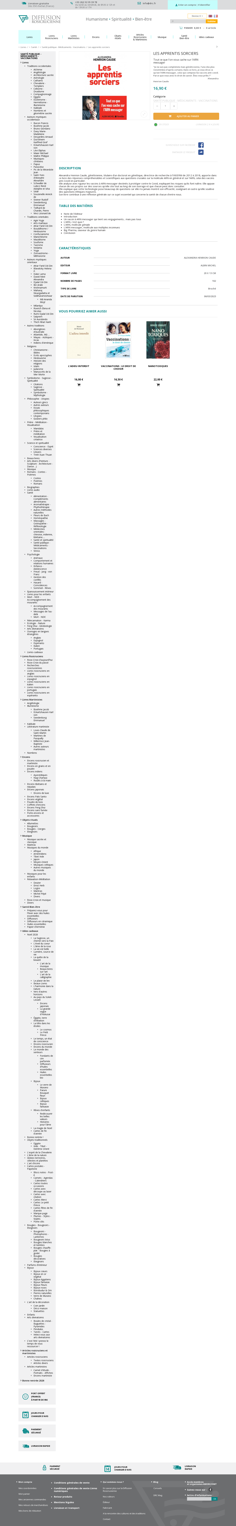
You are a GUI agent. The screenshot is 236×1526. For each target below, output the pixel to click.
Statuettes (39, 1311)
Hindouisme (40, 358)
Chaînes (38, 1298)
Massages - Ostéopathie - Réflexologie (41, 523)
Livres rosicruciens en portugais (38, 688)
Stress (37, 550)
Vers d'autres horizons (40, 993)
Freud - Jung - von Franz (43, 573)
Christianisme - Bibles (41, 351)
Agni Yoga (39, 220)
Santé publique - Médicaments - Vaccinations (42, 545)
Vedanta (38, 247)
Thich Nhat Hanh (42, 322)
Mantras (31, 844)
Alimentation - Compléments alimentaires (41, 499)
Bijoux (37, 1081)
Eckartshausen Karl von (43, 146)
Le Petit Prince (44, 1033)
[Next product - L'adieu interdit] (217, 47)
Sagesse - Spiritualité (39, 388)
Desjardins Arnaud (43, 136)
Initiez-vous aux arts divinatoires (42, 1336)
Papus (37, 164)
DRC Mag (157, 1495)
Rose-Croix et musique (39, 900)
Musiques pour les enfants (36, 875)
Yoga (36, 250)
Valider (211, 21)
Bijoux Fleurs (40, 1285)
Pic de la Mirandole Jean (43, 171)
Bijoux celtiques (44, 1099)
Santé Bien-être (31, 906)
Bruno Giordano (42, 128)
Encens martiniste (43, 1375)
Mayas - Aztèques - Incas (44, 338)
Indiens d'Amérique (43, 342)
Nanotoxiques (158, 366)
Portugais (39, 648)
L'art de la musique (45, 965)
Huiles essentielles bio (46, 1075)
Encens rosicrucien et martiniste (38, 762)
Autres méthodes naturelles (43, 511)
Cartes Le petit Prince (41, 1203)
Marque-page (41, 1213)
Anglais (37, 637)
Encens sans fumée (37, 810)
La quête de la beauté (41, 958)
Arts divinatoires (35, 628)
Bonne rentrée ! (35, 1137)
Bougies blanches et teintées (43, 1243)
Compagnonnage (43, 94)
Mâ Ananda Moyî (46, 300)
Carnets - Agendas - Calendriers (43, 1179)
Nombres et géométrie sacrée (43, 112)
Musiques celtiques (43, 864)
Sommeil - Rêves (42, 588)
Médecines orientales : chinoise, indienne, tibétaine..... (43, 533)
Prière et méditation (39, 432)
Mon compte (25, 1481)
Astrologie (39, 77)
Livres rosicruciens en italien (38, 683)
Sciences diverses (43, 449)
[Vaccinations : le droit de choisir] (118, 340)
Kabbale (38, 107)
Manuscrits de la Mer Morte (42, 373)
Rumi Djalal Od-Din (43, 313)
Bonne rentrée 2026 (33, 1380)
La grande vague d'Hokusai (45, 1011)
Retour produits (63, 1496)
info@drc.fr (149, 3)
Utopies (38, 416)
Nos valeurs (109, 1496)
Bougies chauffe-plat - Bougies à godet (42, 1250)
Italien (37, 645)
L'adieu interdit (78, 366)
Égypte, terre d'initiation (40, 1019)
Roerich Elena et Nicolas (42, 309)
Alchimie (38, 69)
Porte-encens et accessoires (35, 814)
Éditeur (106, 1502)
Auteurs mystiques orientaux (36, 261)
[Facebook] (207, 145)
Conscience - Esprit (43, 446)
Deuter (37, 882)
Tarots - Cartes (41, 1331)
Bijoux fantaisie (44, 1105)
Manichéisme (40, 236)
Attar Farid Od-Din (43, 225)
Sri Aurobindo (41, 319)
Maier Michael (41, 153)
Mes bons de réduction (30, 1510)
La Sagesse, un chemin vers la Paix (43, 939)
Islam (36, 366)
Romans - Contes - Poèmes (37, 473)
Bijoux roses (40, 1287)
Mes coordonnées (27, 1488)
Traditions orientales (37, 216)
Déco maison (41, 1308)
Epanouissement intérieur (40, 591)
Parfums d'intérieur (37, 1265)
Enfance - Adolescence (40, 567)
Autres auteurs (41, 405)
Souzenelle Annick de (43, 195)
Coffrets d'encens (36, 804)
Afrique (37, 851)
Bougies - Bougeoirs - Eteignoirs (38, 1226)
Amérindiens (40, 853)
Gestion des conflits (40, 578)
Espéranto (39, 643)
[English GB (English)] (210, 16)
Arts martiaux (41, 223)
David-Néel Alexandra (39, 278)
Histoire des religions (40, 362)
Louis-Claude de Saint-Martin (42, 731)
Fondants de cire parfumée (46, 1058)
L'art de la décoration (38, 1302)
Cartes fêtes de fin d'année (43, 1209)
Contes (37, 478)
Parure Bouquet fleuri (44, 1093)
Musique (31, 469)
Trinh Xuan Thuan (43, 454)
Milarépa (38, 305)
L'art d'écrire (33, 1163)
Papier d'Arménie (36, 926)
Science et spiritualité (38, 443)
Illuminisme (33, 705)
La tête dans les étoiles (42, 1024)
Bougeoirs (32, 826)
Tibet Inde (39, 856)
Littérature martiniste (38, 726)
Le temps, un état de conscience (43, 1040)
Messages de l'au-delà (43, 613)
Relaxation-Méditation (38, 879)
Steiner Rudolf (41, 199)
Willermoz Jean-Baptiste (42, 742)
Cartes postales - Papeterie (36, 1167)
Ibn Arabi (38, 284)
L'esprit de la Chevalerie (39, 1152)
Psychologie (33, 554)
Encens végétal (35, 799)
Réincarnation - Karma (38, 620)
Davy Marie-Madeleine (40, 132)
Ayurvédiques (40, 775)
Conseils (157, 1488)
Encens (26, 757)
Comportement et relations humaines (43, 562)
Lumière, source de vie (44, 953)
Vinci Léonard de (42, 213)
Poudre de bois (35, 802)
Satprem (38, 316)
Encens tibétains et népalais (37, 785)
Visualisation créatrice (40, 438)
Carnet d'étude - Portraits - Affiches (43, 1371)
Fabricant (107, 1508)
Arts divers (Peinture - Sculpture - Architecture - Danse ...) (40, 464)
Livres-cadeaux (35, 652)
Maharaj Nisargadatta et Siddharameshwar (43, 293)
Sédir (36, 191)
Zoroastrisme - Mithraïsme (41, 254)
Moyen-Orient (41, 862)
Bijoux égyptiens (42, 1279)
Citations (38, 384)
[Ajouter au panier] (78, 384)
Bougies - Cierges (36, 828)
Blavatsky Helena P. (42, 270)
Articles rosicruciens (37, 1356)
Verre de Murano (42, 1295)
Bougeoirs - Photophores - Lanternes (41, 1234)
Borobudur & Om (43, 1290)
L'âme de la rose (42, 946)
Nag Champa (40, 777)
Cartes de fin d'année (40, 1132)
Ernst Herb (39, 885)
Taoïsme (38, 245)
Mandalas (39, 428)
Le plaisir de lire (42, 980)
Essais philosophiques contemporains (41, 410)
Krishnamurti (40, 287)
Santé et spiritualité (43, 540)
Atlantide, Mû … (42, 334)
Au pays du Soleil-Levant (43, 998)
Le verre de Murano (46, 1086)
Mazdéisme (40, 239)
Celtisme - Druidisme (39, 90)
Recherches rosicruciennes (34, 666)
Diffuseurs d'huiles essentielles (46, 1067)
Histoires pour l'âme (45, 1123)
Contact (106, 1519)
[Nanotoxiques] (158, 340)
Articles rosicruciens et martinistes (35, 1352)
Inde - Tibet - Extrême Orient (41, 1147)
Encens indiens (34, 771)
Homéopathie (41, 518)
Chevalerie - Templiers (40, 84)
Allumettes (32, 823)
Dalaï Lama (40, 274)
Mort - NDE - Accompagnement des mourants (39, 600)
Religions (31, 346)
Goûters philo (41, 418)
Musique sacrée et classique (36, 840)
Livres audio (33, 490)
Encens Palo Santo (37, 796)
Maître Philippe (41, 156)
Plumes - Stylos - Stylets (42, 1217)
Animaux (38, 558)
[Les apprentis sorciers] (104, 85)
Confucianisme (41, 234)
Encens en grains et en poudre (39, 767)
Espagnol (38, 640)
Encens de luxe (41, 793)
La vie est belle (41, 949)
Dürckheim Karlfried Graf (40, 141)
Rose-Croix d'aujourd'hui (39, 659)
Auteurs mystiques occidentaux (36, 118)
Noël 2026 (32, 934)
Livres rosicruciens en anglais (38, 672)
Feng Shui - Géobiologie (39, 626)
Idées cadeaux (30, 931)
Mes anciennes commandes (32, 1499)
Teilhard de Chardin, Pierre (41, 209)
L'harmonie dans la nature (43, 987)
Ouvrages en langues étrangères (38, 632)
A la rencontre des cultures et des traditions (124, 1513)
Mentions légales (64, 1502)
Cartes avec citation (40, 1195)
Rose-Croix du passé (37, 662)
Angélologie (40, 72)
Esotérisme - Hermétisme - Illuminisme (41, 102)
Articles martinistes (37, 1366)
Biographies (33, 487)
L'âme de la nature (37, 1155)
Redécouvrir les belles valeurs (46, 1116)
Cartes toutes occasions (41, 1184)
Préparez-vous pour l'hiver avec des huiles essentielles (38, 913)
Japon (36, 859)
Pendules (38, 1329)
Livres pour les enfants (39, 594)
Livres (25, 62)
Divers (37, 896)
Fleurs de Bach (41, 515)
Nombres (32, 752)
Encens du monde (43, 1046)
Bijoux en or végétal (40, 1275)
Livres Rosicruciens (32, 656)
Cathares (38, 80)
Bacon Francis (41, 123)
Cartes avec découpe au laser (42, 1190)
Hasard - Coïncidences (40, 584)
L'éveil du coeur (42, 943)
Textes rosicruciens (44, 1360)
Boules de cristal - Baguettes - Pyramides (43, 1324)
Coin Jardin (39, 1305)
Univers (37, 452)
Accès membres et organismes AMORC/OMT (202, 1482)
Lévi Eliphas (40, 150)
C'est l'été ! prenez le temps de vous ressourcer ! (37, 1343)
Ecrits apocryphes (43, 355)
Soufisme (38, 242)
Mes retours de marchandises (33, 1505)
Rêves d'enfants (42, 1110)
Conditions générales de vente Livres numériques (75, 1489)
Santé (30, 492)
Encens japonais (35, 789)
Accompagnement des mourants (43, 607)
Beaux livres (33, 458)
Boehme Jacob (41, 125)
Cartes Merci (40, 1199)
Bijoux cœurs (40, 1271)
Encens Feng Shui (36, 807)
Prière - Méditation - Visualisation (37, 423)
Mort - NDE (40, 617)
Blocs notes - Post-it (44, 1173)
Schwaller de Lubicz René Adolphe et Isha (42, 186)
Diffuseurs (32, 918)
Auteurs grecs (41, 402)
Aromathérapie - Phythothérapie (42, 505)
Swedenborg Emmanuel (40, 203)
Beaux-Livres (40, 983)
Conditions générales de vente (72, 1482)
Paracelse (39, 166)
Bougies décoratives (40, 1257)
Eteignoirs (32, 831)
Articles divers (41, 1363)
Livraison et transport (66, 1508)
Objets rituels (30, 819)
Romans (38, 483)
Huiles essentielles (36, 924)
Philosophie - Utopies (38, 398)
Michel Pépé (40, 893)
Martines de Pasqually (40, 737)
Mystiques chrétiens (39, 160)
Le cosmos (46, 1029)
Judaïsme (38, 369)
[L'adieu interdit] (78, 340)
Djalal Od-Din (41, 282)
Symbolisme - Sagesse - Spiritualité (39, 379)
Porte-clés (39, 1221)
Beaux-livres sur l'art (46, 970)
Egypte (37, 97)
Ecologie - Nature (36, 623)
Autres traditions (35, 325)
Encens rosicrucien (43, 1044)
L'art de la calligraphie (46, 975)
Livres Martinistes (32, 699)
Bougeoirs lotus (42, 1239)
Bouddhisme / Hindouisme (41, 230)
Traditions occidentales (39, 66)
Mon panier (24, 1494)
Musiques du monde (37, 847)
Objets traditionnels (37, 1139)
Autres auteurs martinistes (41, 748)
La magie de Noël (43, 1128)
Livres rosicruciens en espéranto (38, 694)
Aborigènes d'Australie (39, 330)
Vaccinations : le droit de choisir (118, 367)
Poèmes (38, 481)
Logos (37, 888)
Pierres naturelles (43, 1293)
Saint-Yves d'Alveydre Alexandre (39, 178)
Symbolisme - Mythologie (41, 394)
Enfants (31, 1314)
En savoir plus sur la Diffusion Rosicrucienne (117, 1489)
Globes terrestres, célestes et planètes (37, 1159)
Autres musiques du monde (42, 869)
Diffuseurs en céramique (39, 921)
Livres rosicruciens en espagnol (38, 677)
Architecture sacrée (44, 75)
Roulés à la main (42, 780)
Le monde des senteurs (41, 1051)
